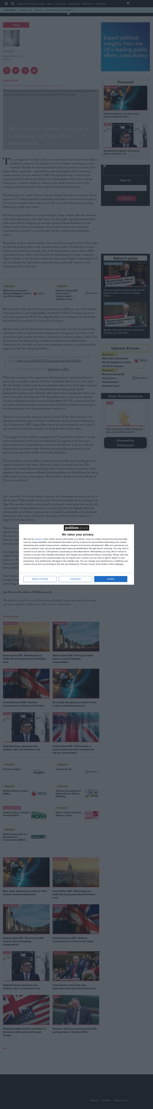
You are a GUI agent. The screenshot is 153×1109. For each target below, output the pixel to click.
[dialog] (76, 554)
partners (39, 539)
